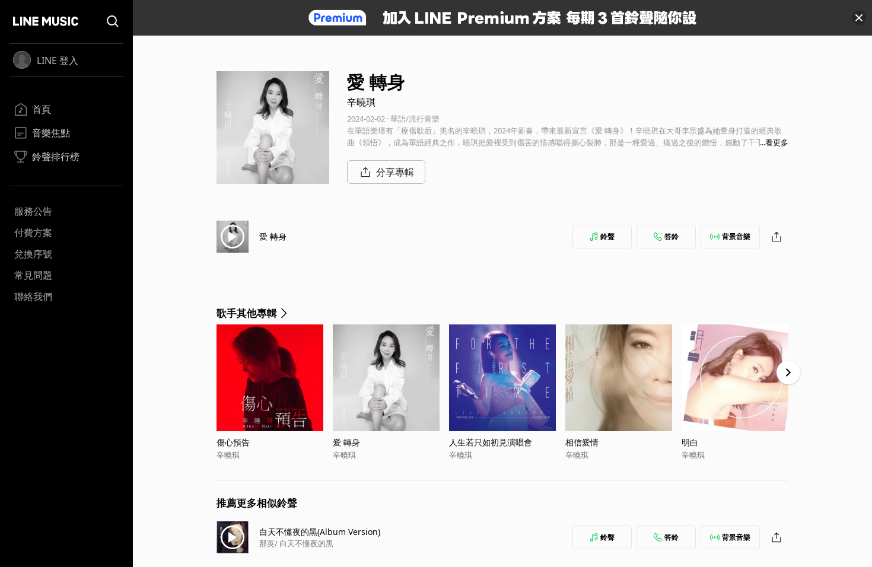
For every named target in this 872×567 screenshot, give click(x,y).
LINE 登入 (57, 60)
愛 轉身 (273, 236)
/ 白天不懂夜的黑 (304, 543)
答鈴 (671, 236)
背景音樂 (736, 236)
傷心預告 (233, 442)
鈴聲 (607, 236)
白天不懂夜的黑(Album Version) (319, 531)
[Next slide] (788, 372)
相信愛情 (582, 442)
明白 (690, 442)
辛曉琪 (361, 102)
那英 (267, 543)
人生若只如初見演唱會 (490, 442)
